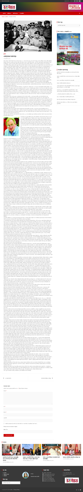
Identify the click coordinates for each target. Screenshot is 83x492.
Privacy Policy (16, 489)
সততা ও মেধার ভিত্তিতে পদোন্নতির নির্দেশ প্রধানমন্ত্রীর (65, 80)
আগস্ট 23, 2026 (6, 462)
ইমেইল (5, 412)
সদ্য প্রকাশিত (8, 454)
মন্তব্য (5, 390)
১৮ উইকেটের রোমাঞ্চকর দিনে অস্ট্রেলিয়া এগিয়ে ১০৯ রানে (66, 94)
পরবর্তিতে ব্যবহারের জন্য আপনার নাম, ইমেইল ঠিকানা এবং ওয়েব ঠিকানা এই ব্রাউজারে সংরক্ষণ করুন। (21, 423)
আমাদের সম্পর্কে (66, 1)
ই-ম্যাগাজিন (22, 13)
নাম (4, 406)
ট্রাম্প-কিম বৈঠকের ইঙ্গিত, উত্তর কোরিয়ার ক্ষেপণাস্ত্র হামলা (66, 99)
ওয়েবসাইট (5, 418)
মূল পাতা (4, 13)
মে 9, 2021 (5, 58)
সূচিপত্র (8, 13)
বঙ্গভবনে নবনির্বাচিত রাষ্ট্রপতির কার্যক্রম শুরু (63, 83)
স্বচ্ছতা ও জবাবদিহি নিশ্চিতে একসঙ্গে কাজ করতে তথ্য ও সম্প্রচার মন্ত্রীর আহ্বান (31, 458)
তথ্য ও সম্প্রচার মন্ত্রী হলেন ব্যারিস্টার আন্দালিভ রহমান (65, 96)
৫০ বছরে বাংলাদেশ (8, 378)
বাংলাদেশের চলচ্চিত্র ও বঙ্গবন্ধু (46, 378)
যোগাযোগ (71, 1)
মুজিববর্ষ (5, 53)
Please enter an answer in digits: (10, 426)
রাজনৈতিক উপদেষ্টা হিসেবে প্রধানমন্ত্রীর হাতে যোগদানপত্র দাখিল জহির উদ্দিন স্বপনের (10, 458)
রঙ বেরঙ (9, 58)
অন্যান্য (4, 442)
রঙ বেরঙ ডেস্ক (11, 462)
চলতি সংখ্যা (15, 13)
